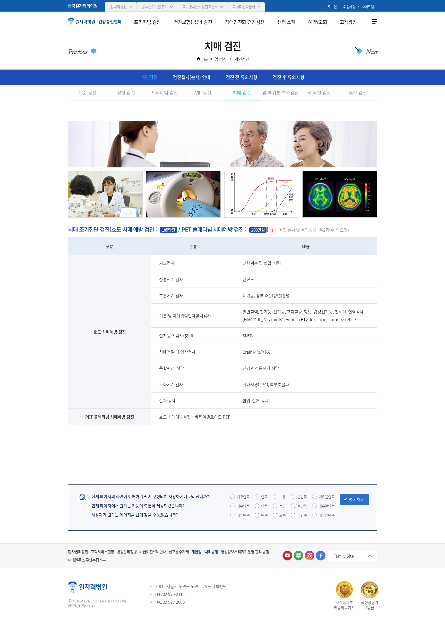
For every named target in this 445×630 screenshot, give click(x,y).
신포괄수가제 (179, 552)
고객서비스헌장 (102, 552)
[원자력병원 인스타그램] (309, 555)
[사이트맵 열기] (373, 21)
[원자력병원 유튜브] (287, 555)
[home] (198, 58)
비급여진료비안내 (152, 552)
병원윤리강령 (127, 552)
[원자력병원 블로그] (298, 555)
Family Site (343, 556)
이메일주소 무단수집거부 (87, 560)
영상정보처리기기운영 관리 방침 (245, 552)
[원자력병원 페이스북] (321, 555)
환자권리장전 (78, 552)
